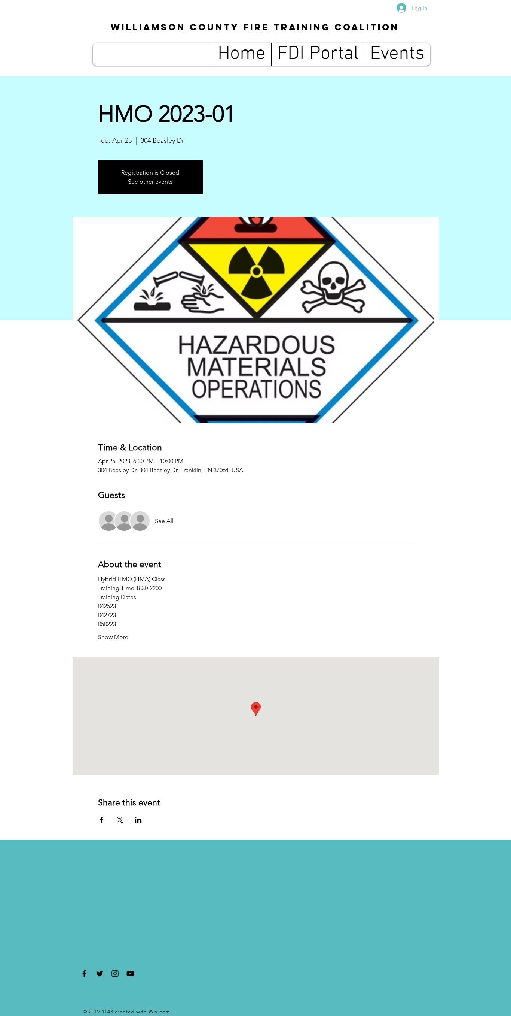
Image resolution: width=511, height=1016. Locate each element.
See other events (150, 181)
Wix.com (159, 1011)
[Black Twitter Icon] (99, 973)
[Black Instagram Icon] (115, 973)
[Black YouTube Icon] (130, 973)
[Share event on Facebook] (101, 820)
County (255, 27)
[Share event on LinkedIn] (138, 820)
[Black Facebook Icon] (84, 973)
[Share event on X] (119, 820)
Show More (113, 637)
